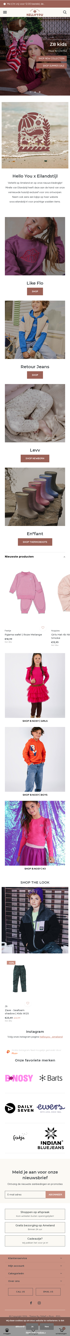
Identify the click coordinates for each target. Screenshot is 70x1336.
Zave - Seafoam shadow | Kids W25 (17, 1012)
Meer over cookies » (36, 1332)
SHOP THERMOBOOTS (35, 542)
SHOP (35, 291)
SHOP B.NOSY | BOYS (35, 794)
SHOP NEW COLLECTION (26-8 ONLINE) (35, 58)
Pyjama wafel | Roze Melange (23, 634)
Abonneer (55, 1194)
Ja (32, 1326)
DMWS (43, 1316)
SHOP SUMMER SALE (35, 65)
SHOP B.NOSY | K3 (35, 868)
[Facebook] (31, 1303)
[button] (5, 12)
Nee (47, 1326)
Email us (48, 1291)
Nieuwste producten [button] (19, 556)
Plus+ (51, 1316)
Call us (20, 1291)
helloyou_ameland (51, 1036)
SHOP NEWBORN (35, 458)
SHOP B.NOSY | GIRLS (35, 720)
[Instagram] (39, 1303)
